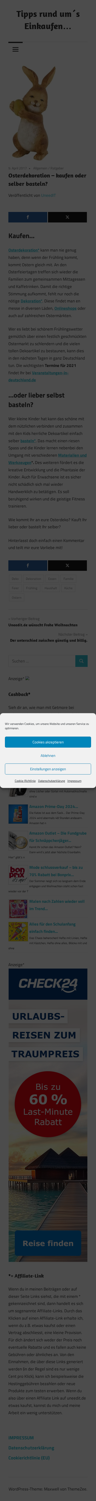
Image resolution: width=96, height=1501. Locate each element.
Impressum (74, 780)
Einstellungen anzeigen (48, 769)
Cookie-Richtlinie (25, 780)
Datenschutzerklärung (51, 780)
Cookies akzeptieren (48, 742)
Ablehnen (48, 755)
